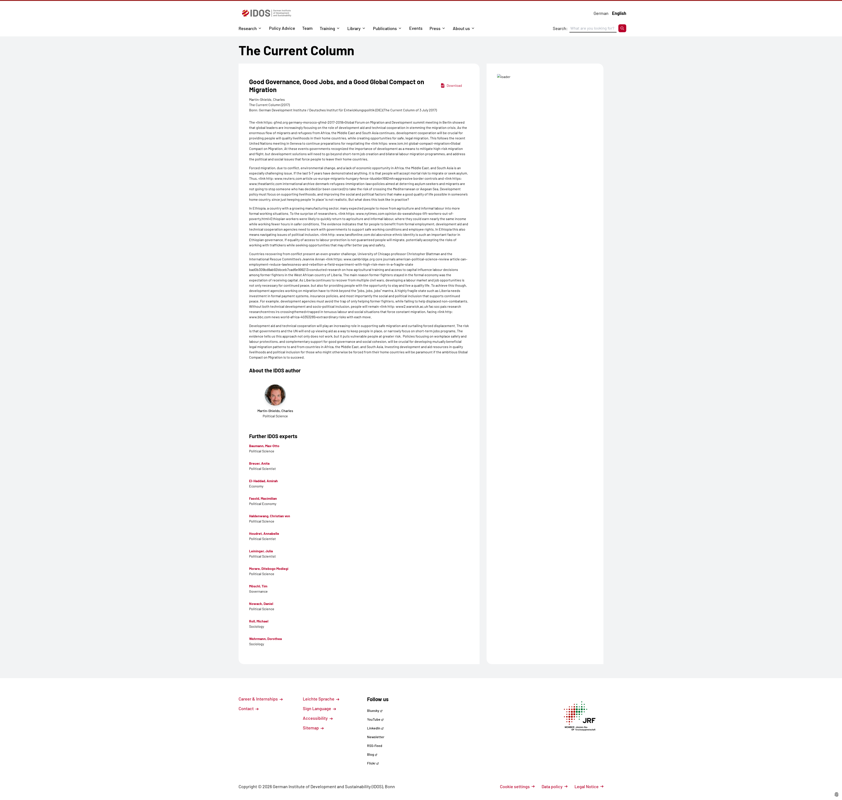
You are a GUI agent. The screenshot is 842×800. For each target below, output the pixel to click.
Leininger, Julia (261, 551)
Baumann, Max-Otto (264, 446)
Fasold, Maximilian (263, 498)
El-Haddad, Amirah (263, 481)
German (601, 13)
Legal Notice (586, 786)
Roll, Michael (258, 621)
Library (354, 28)
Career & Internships (259, 698)
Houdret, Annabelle (264, 533)
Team (307, 28)
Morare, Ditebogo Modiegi (268, 568)
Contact (247, 708)
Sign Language (317, 708)
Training (327, 28)
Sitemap (311, 727)
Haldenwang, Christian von (269, 516)
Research (248, 28)
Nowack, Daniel (261, 603)
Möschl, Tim (258, 586)
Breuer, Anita (259, 463)
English (619, 13)
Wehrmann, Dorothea (265, 638)
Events (416, 28)
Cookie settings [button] (515, 786)
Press (435, 28)
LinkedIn (374, 728)
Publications (385, 28)
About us (461, 28)
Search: (560, 28)
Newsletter (375, 737)
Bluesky (373, 710)
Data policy (552, 786)
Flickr (371, 763)
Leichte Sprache (319, 698)
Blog (371, 754)
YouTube (374, 719)
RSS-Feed (374, 745)
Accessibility (316, 718)
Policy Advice (282, 28)
